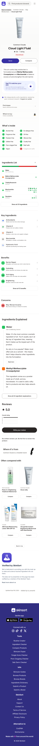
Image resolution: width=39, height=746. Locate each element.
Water (9, 327)
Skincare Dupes (19, 652)
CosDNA (19, 728)
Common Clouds (18, 9)
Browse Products (19, 675)
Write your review (19, 430)
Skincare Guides (19, 672)
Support (19, 703)
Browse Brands (19, 679)
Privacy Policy (19, 717)
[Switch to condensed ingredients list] (35, 162)
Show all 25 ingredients (19, 204)
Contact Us (19, 707)
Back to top (19, 546)
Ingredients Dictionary (19, 683)
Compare (28, 61)
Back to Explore (6, 9)
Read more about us (9, 582)
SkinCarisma (19, 732)
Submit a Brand (19, 690)
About (19, 699)
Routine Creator (19, 641)
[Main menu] (35, 4)
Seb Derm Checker (19, 662)
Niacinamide (21, 74)
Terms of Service (19, 710)
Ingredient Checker (19, 644)
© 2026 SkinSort (19, 741)
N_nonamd (31, 591)
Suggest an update (26, 99)
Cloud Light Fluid (16, 11)
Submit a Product (19, 686)
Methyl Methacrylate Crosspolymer (16, 369)
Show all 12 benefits (19, 288)
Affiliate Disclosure (19, 714)
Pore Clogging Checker (19, 659)
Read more (11, 362)
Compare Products (19, 648)
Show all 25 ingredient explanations (19, 396)
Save (10, 61)
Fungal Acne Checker (20, 655)
